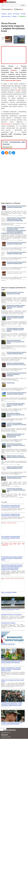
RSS (9, 736)
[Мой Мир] (13, 152)
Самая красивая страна (12, 80)
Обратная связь (4, 734)
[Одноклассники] (6, 152)
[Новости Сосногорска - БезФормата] (8, 1)
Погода (23, 14)
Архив (10, 14)
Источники (16, 14)
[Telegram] (10, 152)
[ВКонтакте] (3, 152)
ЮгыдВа (18, 90)
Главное (3, 14)
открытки (13, 70)
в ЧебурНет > (22, 16)
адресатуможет (6, 124)
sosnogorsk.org (6, 44)
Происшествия (5, 16)
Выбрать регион (4, 735)
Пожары (14, 16)
